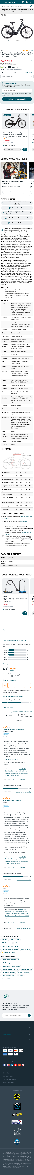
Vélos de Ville (15, 939)
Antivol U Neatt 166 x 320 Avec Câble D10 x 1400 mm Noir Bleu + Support (15, 599)
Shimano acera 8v (23, 972)
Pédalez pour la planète (17, 218)
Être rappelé (13, 192)
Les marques (7, 1034)
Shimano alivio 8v (7, 979)
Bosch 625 (20, 975)
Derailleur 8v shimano (8, 972)
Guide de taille (29, 72)
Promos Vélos (25, 949)
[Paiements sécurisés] (11, 1052)
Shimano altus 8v (26, 969)
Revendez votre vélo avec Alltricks (17, 203)
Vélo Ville (5, 939)
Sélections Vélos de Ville (10, 949)
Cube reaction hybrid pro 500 (11, 966)
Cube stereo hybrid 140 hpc (10, 969)
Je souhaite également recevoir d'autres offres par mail (17, 94)
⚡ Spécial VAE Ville (8, 952)
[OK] (29, 1015)
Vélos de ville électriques (10, 946)
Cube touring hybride (8, 963)
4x (9, 67)
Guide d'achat (17, 208)
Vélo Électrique (7, 943)
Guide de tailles (17, 223)
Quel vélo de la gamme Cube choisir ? (15, 213)
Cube (1, 50)
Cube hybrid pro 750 (8, 975)
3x (5, 67)
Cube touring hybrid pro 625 (10, 959)
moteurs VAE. (24, 521)
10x (13, 67)
